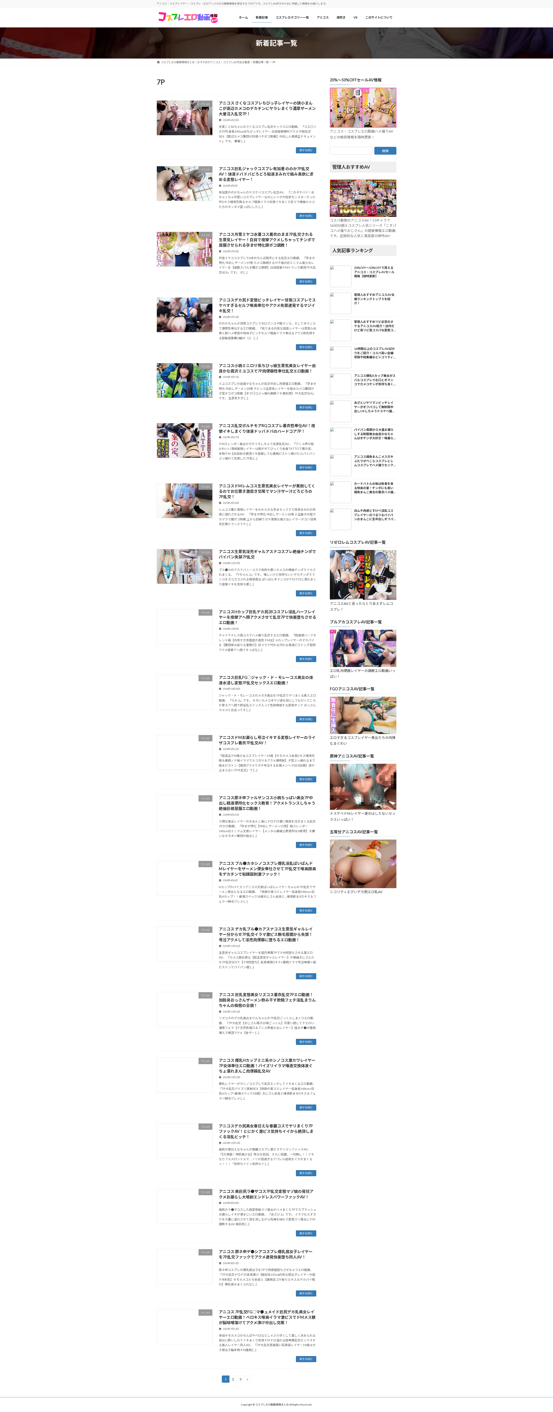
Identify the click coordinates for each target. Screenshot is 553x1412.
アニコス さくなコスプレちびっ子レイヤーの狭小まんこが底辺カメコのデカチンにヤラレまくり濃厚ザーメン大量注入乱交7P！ (267, 108)
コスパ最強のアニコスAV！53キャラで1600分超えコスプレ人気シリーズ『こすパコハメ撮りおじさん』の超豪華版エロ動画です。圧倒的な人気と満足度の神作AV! (363, 228)
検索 (385, 151)
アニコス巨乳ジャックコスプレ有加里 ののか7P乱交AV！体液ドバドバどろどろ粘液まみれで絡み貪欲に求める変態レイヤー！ (266, 174)
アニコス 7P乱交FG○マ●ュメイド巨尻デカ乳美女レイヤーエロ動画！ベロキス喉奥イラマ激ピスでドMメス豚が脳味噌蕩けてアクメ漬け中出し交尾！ (267, 1317)
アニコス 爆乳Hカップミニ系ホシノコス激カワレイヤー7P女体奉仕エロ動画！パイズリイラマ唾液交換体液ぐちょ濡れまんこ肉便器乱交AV (267, 1065)
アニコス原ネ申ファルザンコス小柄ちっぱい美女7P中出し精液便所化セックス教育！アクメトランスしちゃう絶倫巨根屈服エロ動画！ (267, 803)
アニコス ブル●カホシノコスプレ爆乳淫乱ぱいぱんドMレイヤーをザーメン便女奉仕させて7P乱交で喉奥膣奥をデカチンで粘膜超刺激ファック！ (267, 868)
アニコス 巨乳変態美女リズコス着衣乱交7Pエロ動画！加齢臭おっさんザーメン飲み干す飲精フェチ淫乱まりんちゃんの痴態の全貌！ (267, 1000)
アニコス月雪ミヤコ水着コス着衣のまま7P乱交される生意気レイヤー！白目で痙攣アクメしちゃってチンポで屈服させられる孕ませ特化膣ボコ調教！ (267, 239)
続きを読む (306, 150)
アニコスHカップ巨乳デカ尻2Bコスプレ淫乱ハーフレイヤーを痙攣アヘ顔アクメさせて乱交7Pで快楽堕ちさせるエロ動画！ (267, 617)
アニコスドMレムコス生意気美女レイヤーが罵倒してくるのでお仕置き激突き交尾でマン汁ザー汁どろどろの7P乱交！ (267, 491)
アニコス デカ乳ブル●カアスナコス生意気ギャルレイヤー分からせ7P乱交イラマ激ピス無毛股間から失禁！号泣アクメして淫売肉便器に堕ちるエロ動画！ (266, 934)
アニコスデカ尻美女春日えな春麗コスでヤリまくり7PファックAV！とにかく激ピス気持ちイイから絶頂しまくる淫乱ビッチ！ (266, 1131)
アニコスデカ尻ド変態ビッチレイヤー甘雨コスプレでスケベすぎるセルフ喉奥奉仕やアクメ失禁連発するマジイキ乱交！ (267, 305)
